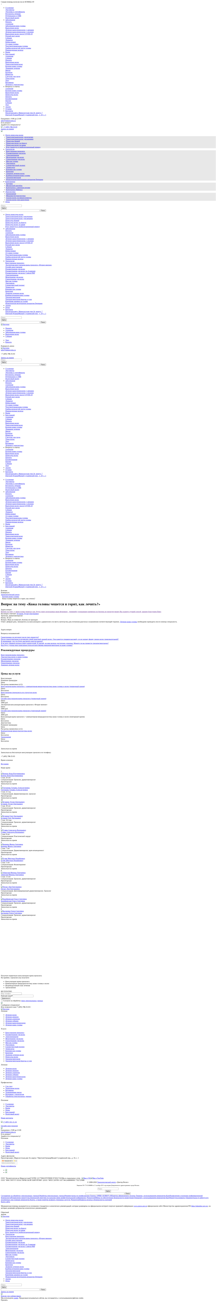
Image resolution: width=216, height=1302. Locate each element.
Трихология (9, 149)
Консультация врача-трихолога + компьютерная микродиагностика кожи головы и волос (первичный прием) (43, 686)
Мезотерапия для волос (10, 661)
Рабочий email (7, 996)
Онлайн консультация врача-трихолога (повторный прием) (23, 711)
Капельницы (10, 182)
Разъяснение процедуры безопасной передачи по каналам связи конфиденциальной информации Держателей (53, 1198)
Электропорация (11, 1037)
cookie (16, 1298)
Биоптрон (9, 1053)
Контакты (9, 111)
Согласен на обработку (23, 1001)
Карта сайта (5, 1202)
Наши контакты (7, 1118)
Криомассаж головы (13, 1051)
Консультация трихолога (14, 1033)
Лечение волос (11, 1015)
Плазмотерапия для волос (11, 659)
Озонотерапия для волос (10, 663)
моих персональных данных (32, 1001)
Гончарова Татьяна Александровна (14, 790)
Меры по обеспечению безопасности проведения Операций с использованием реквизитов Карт (132, 1198)
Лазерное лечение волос (10, 665)
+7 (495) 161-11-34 (10, 1122)
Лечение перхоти (12, 1017)
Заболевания (10, 20)
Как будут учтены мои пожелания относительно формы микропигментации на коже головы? (37, 645)
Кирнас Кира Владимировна (12, 776)
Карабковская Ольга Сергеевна (13, 901)
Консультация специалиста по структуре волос (19, 692)
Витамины (9, 1090)
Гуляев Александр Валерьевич (12, 832)
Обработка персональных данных (18, 1096)
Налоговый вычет (12, 1114)
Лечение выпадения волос (15, 1023)
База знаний (10, 54)
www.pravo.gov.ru (140, 1206)
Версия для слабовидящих (11, 1296)
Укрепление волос (12, 1088)
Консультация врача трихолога (12, 655)
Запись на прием (7, 129)
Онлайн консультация (9, 1126)
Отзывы (8, 109)
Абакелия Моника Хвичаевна (12, 875)
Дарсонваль (9, 1045)
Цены (7, 202)
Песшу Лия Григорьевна (10, 889)
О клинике (9, 8)
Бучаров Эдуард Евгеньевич (28, 614)
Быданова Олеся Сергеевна (11, 913)
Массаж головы (11, 1043)
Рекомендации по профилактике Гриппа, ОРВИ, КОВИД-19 (88, 1196)
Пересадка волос (11, 1057)
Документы (9, 1106)
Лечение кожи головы (128, 622)
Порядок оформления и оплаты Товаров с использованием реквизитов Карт (140, 1196)
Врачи (7, 52)
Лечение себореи (11, 1021)
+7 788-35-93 (10, 127)
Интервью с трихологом (14, 1094)
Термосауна (9, 1049)
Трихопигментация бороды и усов (18, 1061)
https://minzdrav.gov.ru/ (199, 1206)
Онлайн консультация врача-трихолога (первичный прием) (23, 699)
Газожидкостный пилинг (15, 1047)
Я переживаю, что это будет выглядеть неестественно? (22, 641)
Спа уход (8, 1086)
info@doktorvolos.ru (8, 121)
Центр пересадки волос (14, 135)
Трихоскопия (6, 737)
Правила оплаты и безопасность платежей (95, 1200)
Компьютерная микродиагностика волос (16, 731)
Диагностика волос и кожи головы (14, 657)
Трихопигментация (12, 1059)
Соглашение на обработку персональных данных (20, 1196)
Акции (8, 107)
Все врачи (5, 764)
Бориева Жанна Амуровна (11, 846)
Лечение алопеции (12, 1019)
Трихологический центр (106, 1182)
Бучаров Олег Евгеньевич (11, 818)
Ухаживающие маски (13, 1092)
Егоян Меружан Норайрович (12, 860)
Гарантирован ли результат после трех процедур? (20, 637)
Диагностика (10, 192)
